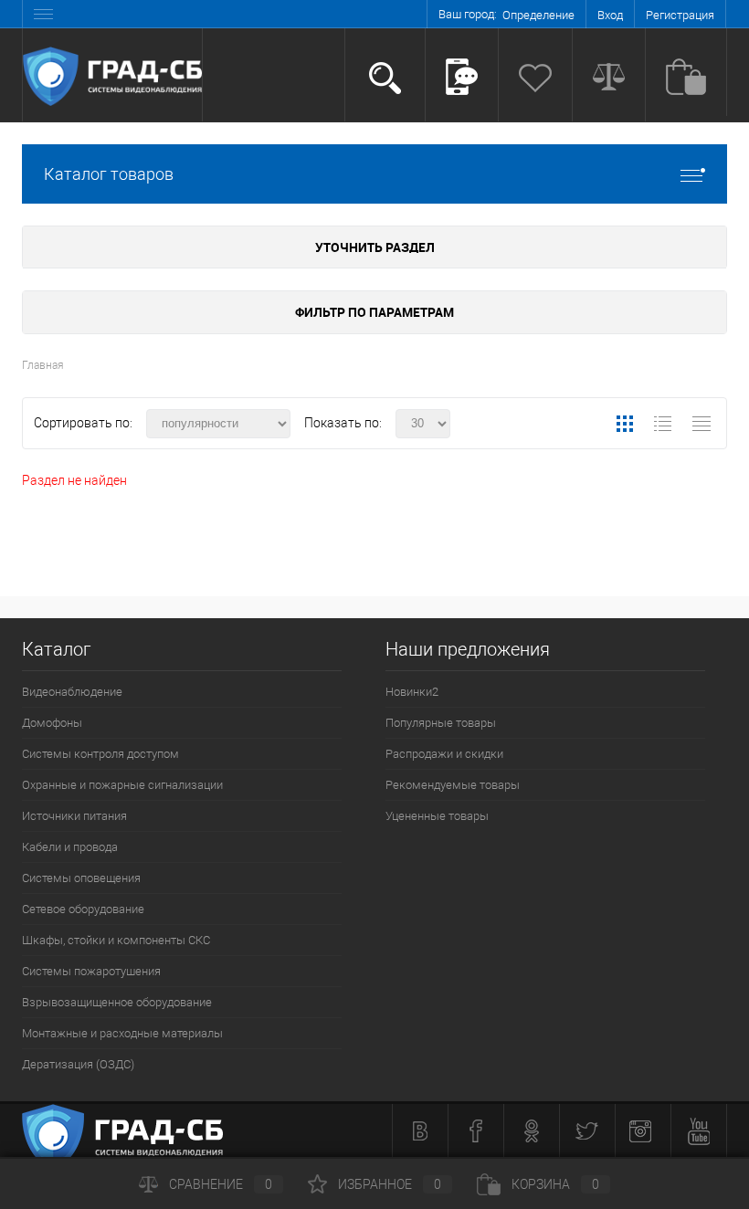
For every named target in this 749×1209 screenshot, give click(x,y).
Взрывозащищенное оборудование (117, 1002)
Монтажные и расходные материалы (122, 1033)
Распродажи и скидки (444, 754)
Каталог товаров (109, 174)
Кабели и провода (70, 847)
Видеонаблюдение (72, 692)
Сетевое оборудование (83, 909)
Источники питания (74, 816)
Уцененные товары (437, 816)
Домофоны (52, 723)
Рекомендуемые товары (452, 785)
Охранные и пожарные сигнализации (122, 785)
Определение (538, 15)
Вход (610, 15)
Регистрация (680, 15)
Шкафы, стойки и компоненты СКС (116, 940)
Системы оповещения (81, 878)
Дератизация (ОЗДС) (78, 1064)
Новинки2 (411, 692)
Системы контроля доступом (100, 754)
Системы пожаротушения (91, 971)
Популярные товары (440, 723)
